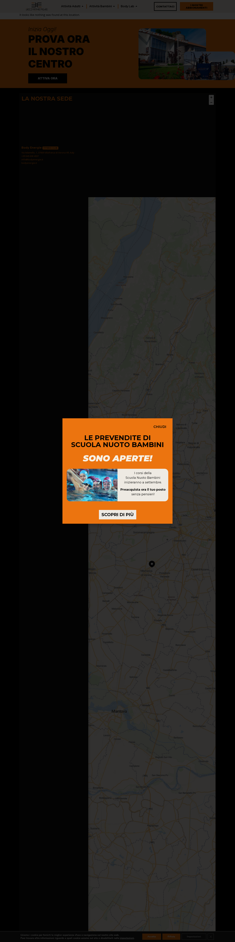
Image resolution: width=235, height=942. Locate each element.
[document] (117, 471)
